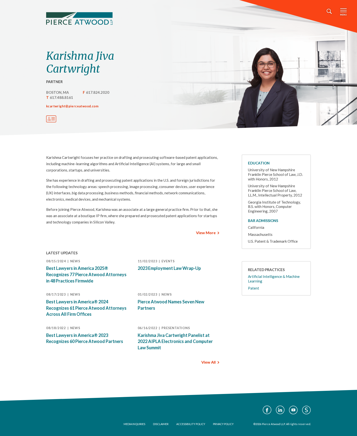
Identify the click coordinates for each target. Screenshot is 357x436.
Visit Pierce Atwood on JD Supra (306, 410)
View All (208, 362)
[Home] (79, 18)
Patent (253, 288)
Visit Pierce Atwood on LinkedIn (280, 410)
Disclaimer (161, 424)
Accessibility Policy (190, 424)
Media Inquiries (134, 424)
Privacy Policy (223, 424)
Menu (343, 14)
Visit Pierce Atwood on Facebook (267, 410)
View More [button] (206, 232)
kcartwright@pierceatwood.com (72, 106)
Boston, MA (57, 92)
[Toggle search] (329, 11)
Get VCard (51, 119)
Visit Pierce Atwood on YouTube (293, 410)
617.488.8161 (61, 97)
